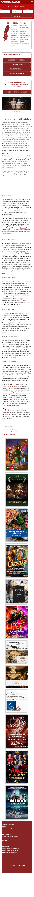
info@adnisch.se (12, 836)
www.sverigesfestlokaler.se (10, 848)
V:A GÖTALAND (24, 39)
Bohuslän (23, 228)
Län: (1, 9)
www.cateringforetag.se (9, 852)
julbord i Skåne (20, 373)
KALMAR (13, 39)
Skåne (6, 245)
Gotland (21, 282)
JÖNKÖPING (14, 37)
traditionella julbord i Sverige (10, 386)
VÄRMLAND (23, 31)
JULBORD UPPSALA (17, 73)
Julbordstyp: (26, 9)
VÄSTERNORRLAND (25, 35)
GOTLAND (14, 29)
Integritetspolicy (7, 842)
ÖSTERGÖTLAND (24, 43)
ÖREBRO (22, 41)
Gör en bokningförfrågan (17, 92)
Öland (15, 282)
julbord (4, 220)
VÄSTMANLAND (24, 37)
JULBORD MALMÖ (16, 69)
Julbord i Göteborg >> (10, 431)
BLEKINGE (14, 25)
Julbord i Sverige (7, 199)
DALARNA (14, 27)
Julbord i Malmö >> (9, 434)
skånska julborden (20, 251)
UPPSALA (22, 29)
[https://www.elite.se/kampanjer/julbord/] (16, 103)
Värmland (8, 315)
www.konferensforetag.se (10, 850)
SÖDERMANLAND (24, 27)
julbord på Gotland (20, 300)
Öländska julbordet (7, 291)
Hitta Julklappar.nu (9, 411)
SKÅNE (13, 45)
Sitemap (4, 840)
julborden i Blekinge (25, 243)
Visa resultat (17, 16)
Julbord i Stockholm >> (11, 429)
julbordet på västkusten (10, 231)
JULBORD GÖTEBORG (17, 64)
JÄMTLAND (14, 35)
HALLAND (14, 33)
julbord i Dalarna (25, 313)
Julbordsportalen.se (10, 1)
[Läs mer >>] (17, 454)
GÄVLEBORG (14, 31)
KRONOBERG (14, 41)
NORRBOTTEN (15, 43)
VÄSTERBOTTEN (24, 33)
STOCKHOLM (23, 25)
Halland (25, 264)
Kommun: (14, 9)
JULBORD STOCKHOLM (16, 60)
